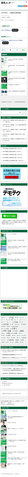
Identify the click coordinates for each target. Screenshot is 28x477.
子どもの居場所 (6, 328)
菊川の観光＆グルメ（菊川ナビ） (10, 362)
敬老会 (4, 333)
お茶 (17, 317)
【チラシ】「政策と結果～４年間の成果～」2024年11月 (16, 60)
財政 (23, 340)
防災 (17, 342)
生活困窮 (24, 335)
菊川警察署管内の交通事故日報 (8, 354)
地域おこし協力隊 (6, 326)
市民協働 (16, 330)
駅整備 (22, 342)
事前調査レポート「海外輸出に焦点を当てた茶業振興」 (12, 40)
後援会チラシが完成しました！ (15, 428)
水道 (3, 335)
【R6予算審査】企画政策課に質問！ (12, 154)
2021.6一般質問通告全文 (6, 30)
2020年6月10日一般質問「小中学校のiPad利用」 (16, 241)
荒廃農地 (13, 337)
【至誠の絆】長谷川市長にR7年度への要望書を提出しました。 (16, 79)
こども (4, 319)
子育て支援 (7, 331)
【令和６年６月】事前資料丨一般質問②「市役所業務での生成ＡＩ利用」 (16, 247)
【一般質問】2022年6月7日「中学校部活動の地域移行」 (17, 72)
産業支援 (4, 337)
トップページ (12, 234)
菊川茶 (19, 337)
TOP (13, 401)
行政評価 (11, 340)
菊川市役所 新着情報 (7, 347)
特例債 (14, 335)
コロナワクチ (23, 319)
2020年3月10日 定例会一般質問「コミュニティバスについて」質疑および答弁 (16, 260)
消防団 (8, 335)
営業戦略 (24, 324)
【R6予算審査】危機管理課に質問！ (12, 157)
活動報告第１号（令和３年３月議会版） (8, 101)
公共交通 (6, 324)
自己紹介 (11, 422)
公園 (12, 324)
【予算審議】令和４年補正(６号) (14, 84)
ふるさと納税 (10, 319)
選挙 (8, 342)
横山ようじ (22, 333)
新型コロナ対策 (12, 333)
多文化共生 (15, 326)
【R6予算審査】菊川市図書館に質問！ (12, 160)
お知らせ (3, 17)
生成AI (19, 335)
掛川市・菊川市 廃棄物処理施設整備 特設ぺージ (15, 417)
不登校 (16, 322)
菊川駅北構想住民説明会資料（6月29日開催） (21, 101)
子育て (14, 329)
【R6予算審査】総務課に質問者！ (11, 151)
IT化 (12, 318)
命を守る (18, 324)
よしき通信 (12, 434)
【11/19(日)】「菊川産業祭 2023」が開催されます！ (13, 373)
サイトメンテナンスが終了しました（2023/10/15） (13, 365)
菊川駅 (24, 337)
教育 (22, 331)
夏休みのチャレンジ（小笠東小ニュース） (11, 357)
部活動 (12, 342)
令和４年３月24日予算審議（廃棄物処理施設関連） (16, 254)
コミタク (17, 319)
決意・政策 (12, 446)
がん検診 (22, 317)
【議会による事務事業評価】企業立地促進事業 (16, 91)
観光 (17, 340)
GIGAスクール (5, 317)
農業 (3, 342)
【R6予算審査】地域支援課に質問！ (12, 148)
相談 (9, 337)
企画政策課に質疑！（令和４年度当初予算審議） (16, 66)
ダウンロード (15, 30)
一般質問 (8, 17)
